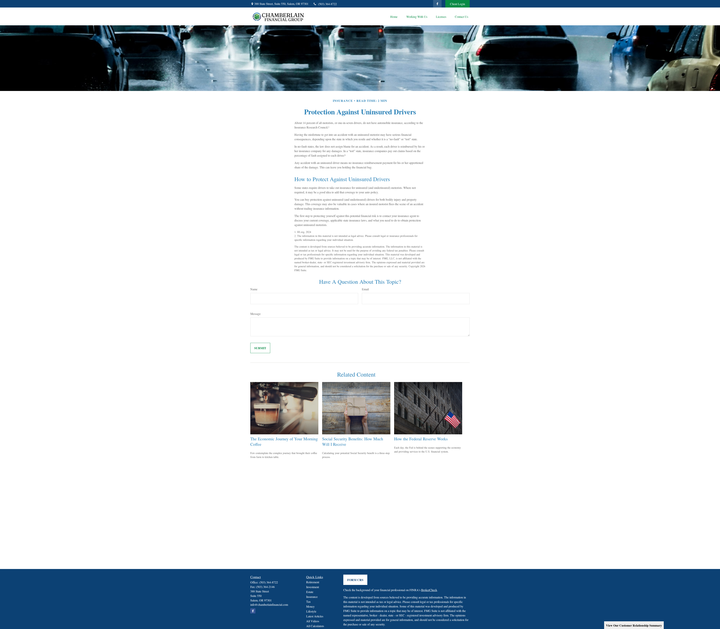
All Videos (312, 621)
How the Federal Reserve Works (421, 438)
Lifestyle (311, 611)
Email (365, 289)
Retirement (312, 582)
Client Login (457, 4)
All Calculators (315, 626)
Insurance (312, 597)
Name (253, 289)
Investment (312, 587)
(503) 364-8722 (327, 4)
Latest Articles (314, 616)
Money (310, 606)
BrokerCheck (429, 590)
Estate (309, 592)
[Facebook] (437, 4)
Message (255, 314)
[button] (393, 16)
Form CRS (355, 580)
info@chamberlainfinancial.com (269, 604)
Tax (308, 601)
